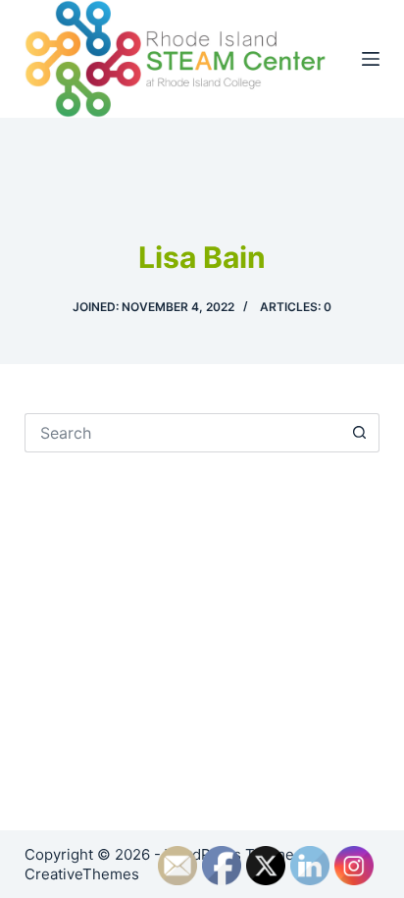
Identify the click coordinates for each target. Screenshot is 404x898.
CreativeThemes (82, 874)
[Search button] (359, 432)
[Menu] (370, 59)
